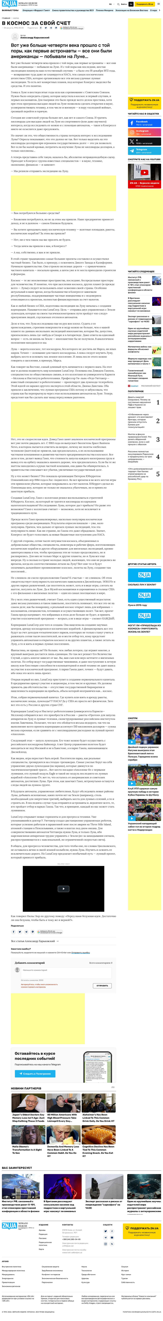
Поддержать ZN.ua (145, 4)
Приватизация (8, 1282)
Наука (84, 1267)
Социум (124, 1267)
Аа (131, 4)
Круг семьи (126, 1274)
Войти (124, 4)
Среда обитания (89, 1274)
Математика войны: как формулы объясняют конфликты (139, 349)
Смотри (133, 718)
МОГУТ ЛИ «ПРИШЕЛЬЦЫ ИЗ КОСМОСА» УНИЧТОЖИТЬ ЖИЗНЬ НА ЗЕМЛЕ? (144, 628)
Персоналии (47, 1282)
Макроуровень (8, 1274)
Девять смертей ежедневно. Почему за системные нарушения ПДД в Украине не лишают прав (139, 402)
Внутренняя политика (11, 1267)
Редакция (43, 1234)
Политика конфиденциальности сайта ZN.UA (142, 1312)
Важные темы (10, 10)
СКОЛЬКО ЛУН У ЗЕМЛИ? (142, 584)
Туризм (124, 1278)
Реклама (42, 1238)
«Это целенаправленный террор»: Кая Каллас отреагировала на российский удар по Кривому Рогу (140, 474)
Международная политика (13, 1271)
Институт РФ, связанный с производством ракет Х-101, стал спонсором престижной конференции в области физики (140, 285)
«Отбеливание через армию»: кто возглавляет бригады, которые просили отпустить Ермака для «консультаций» (140, 420)
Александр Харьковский (34, 37)
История (125, 1271)
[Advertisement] (63, 193)
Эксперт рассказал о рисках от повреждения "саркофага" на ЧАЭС (140, 319)
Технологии (87, 1271)
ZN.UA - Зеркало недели (144, 183)
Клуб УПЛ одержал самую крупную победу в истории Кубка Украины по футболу (143, 791)
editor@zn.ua (76, 1252)
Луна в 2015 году (137, 605)
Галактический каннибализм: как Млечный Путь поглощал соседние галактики (138, 375)
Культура (86, 1282)
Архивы (42, 1230)
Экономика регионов (11, 1286)
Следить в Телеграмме (37, 1073)
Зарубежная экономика (52, 1271)
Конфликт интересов (51, 1274)
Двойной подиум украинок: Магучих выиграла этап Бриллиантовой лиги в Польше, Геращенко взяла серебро (143, 753)
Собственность (128, 1282)
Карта (41, 1249)
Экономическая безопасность (55, 1278)
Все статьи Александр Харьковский (33, 941)
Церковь (85, 1278)
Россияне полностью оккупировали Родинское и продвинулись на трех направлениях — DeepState (140, 456)
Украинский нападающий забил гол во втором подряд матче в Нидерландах (144, 826)
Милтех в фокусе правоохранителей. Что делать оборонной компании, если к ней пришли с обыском (139, 439)
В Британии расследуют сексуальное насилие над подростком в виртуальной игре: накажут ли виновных (139, 304)
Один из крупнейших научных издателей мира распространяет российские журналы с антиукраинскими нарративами (140, 334)
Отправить (102, 986)
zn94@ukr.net (67, 1246)
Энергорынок (7, 1278)
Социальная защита (50, 1267)
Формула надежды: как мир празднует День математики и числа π (140, 361)
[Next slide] (159, 10)
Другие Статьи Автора (142, 564)
